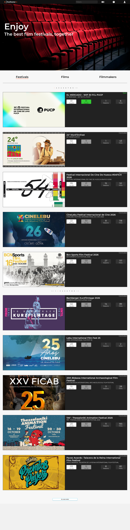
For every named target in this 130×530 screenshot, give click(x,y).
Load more (65, 499)
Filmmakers (107, 77)
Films (65, 77)
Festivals (22, 77)
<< (51, 291)
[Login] (124, 1)
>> (76, 88)
